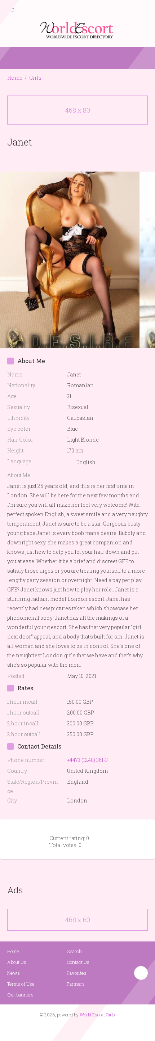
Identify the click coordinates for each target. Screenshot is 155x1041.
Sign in (143, 10)
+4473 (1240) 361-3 (87, 759)
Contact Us (78, 962)
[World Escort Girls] (77, 29)
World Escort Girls (97, 1014)
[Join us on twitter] (90, 1029)
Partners (76, 984)
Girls (35, 77)
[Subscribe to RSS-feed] (62, 1029)
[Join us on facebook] (75, 1029)
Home (14, 77)
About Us (16, 962)
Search (74, 951)
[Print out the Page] (71, 159)
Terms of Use (21, 984)
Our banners (20, 994)
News (13, 973)
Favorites (77, 973)
